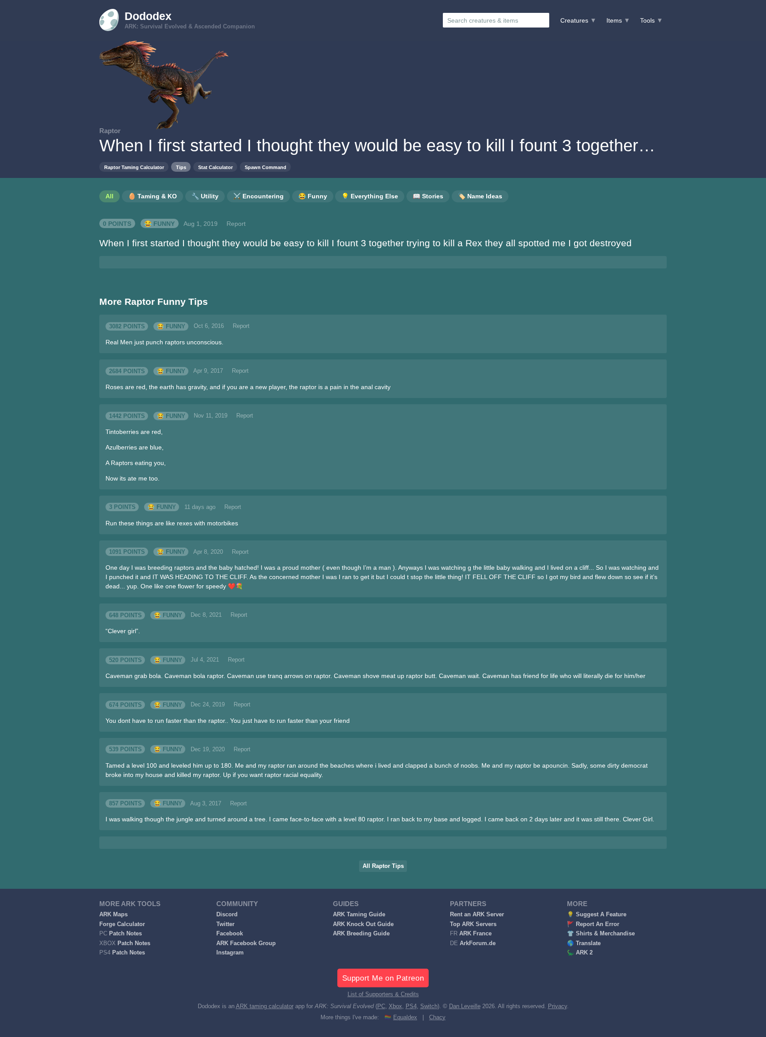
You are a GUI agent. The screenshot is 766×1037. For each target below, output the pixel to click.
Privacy (557, 1006)
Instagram (230, 953)
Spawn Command (265, 167)
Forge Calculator (122, 924)
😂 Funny (159, 223)
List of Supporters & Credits (383, 994)
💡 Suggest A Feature (596, 914)
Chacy (437, 1017)
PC (381, 1006)
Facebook (229, 934)
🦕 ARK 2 (580, 953)
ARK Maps (113, 914)
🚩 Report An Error (593, 924)
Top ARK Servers (473, 924)
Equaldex (405, 1017)
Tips (181, 167)
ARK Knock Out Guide (363, 924)
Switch (429, 1006)
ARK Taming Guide (359, 914)
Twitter (225, 924)
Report (236, 223)
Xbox (395, 1006)
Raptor (110, 130)
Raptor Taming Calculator (134, 167)
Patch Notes (125, 934)
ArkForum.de (478, 943)
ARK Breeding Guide (361, 934)
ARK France (475, 934)
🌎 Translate (584, 943)
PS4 (411, 1006)
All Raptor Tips (383, 866)
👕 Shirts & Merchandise (601, 934)
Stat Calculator (215, 167)
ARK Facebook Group (246, 943)
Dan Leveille (465, 1006)
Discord (227, 914)
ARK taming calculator (264, 1006)
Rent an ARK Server (477, 914)
